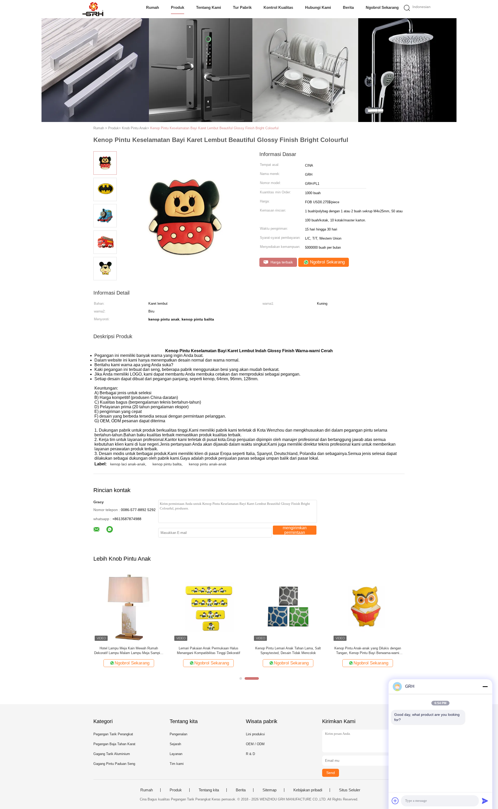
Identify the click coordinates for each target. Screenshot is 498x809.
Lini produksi (255, 734)
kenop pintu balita (167, 464)
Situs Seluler (349, 790)
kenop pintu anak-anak (207, 464)
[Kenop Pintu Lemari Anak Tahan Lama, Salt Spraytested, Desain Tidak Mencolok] (288, 606)
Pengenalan (178, 734)
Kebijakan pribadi (307, 790)
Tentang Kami (208, 7)
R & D (250, 754)
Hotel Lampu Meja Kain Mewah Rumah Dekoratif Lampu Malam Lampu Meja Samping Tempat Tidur (129, 650)
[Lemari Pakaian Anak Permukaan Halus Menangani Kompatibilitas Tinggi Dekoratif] (208, 606)
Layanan (176, 754)
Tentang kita (209, 790)
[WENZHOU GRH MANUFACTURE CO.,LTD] (92, 9)
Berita (348, 7)
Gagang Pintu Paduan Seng (114, 764)
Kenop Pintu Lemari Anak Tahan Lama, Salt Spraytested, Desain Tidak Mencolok (288, 650)
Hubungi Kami (318, 7)
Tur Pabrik (242, 7)
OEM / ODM (255, 744)
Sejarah (175, 744)
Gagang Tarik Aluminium (111, 754)
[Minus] (485, 686)
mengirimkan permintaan (295, 530)
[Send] (485, 800)
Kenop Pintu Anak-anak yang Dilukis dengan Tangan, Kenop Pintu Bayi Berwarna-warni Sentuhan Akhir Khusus (367, 650)
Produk (177, 7)
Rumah (152, 7)
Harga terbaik (281, 262)
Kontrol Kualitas (278, 7)
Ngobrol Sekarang (382, 7)
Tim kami (177, 764)
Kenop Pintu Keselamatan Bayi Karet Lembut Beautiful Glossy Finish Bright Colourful (214, 128)
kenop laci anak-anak (127, 464)
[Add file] (395, 800)
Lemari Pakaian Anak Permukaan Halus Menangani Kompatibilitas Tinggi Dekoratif (208, 650)
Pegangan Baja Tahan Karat (114, 744)
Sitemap (269, 790)
